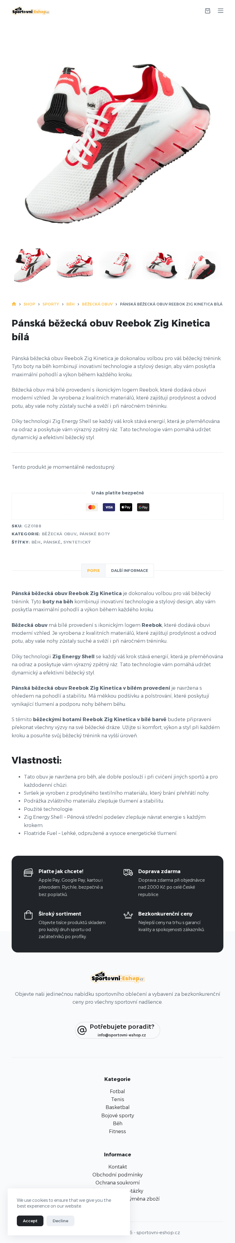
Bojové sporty (117, 1115)
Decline (60, 1220)
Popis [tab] (93, 570)
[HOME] (14, 304)
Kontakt (117, 1167)
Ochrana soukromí (117, 1183)
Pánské (52, 542)
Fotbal (117, 1091)
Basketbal (118, 1107)
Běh (36, 542)
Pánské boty (95, 533)
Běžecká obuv (59, 533)
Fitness (117, 1131)
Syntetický (77, 542)
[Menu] (220, 10)
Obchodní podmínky (117, 1175)
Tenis (117, 1099)
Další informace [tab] (129, 570)
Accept (30, 1220)
